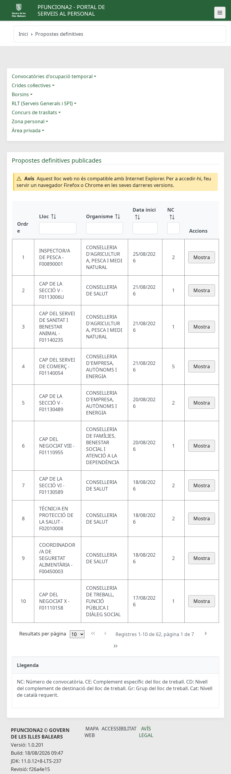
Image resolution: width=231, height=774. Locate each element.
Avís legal (146, 732)
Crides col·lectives (31, 85)
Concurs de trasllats (34, 112)
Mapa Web (92, 732)
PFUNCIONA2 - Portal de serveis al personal (71, 10)
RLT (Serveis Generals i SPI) (42, 103)
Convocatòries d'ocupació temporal (52, 76)
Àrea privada (26, 130)
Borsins (20, 94)
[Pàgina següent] (205, 633)
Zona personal (28, 121)
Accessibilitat (119, 728)
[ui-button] (220, 13)
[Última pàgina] (115, 646)
